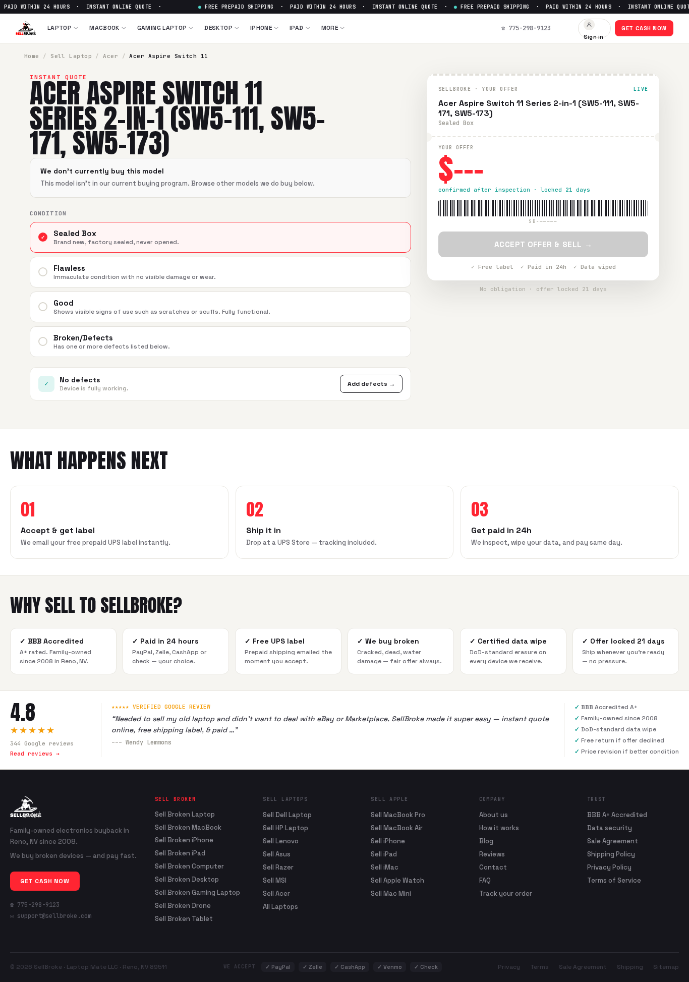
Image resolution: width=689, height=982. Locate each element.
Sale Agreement (612, 841)
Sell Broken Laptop (185, 815)
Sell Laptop (71, 56)
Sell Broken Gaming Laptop (197, 893)
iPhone (261, 28)
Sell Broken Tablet (184, 919)
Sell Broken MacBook (188, 828)
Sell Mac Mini (391, 893)
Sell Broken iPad (180, 853)
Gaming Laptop (162, 28)
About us (493, 815)
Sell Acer (276, 893)
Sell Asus (277, 854)
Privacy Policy (609, 867)
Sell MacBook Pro (398, 815)
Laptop (59, 28)
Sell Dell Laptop (287, 815)
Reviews (492, 854)
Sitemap (666, 967)
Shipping (630, 967)
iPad (296, 28)
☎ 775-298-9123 (35, 905)
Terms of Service (614, 880)
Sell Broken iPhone (184, 840)
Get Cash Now (644, 28)
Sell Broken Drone (183, 906)
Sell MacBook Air (397, 828)
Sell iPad (384, 854)
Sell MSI (274, 880)
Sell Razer (278, 867)
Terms (539, 967)
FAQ (485, 880)
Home (31, 56)
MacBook (104, 28)
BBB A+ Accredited (617, 815)
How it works (499, 828)
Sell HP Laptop (285, 828)
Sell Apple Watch (397, 880)
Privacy (509, 967)
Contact (493, 867)
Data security (609, 828)
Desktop (218, 28)
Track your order (505, 893)
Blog (486, 841)
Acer (110, 56)
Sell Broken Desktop (187, 880)
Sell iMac (384, 867)
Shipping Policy (611, 854)
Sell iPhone (388, 841)
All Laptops (280, 906)
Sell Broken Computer (189, 866)
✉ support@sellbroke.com (50, 916)
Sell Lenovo (281, 841)
